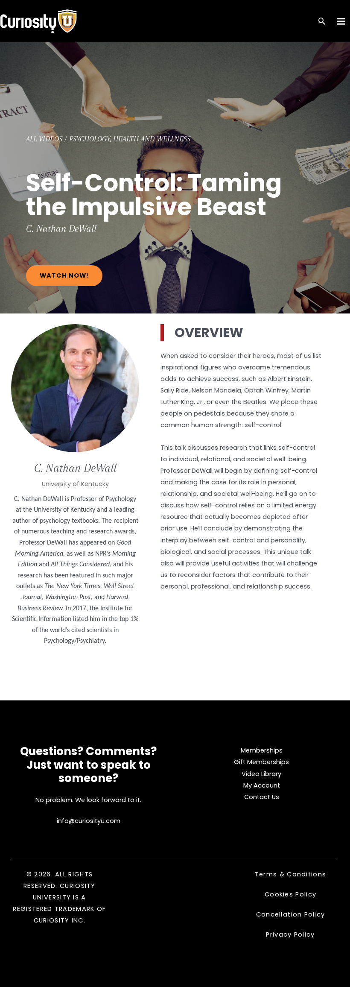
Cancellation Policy (290, 914)
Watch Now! (64, 275)
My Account (261, 785)
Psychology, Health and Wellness (129, 139)
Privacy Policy (290, 934)
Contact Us (261, 797)
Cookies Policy (290, 894)
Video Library (261, 774)
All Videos (44, 139)
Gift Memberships (261, 762)
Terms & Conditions (290, 874)
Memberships (262, 750)
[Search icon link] (322, 22)
